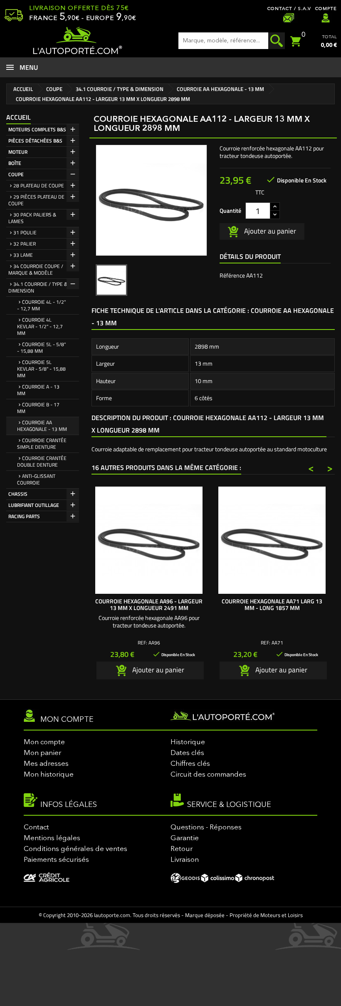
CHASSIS (17, 494)
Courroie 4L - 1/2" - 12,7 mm (41, 305)
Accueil (18, 117)
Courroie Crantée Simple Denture (42, 443)
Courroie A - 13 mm (38, 390)
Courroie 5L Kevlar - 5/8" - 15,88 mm (41, 368)
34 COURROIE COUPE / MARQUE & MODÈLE (35, 269)
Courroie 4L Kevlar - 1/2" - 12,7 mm (40, 326)
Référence (232, 275)
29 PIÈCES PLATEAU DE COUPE (36, 200)
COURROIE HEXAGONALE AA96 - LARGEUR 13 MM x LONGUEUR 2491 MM (149, 604)
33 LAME (23, 255)
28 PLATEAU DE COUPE (38, 185)
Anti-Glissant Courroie (36, 479)
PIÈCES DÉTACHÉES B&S (35, 141)
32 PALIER (24, 244)
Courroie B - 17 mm (38, 408)
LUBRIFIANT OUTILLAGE (33, 505)
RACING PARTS (24, 516)
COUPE (16, 174)
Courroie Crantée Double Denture (42, 461)
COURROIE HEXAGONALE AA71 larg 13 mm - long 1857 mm (272, 604)
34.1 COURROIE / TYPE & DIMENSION (37, 287)
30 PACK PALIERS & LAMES (32, 218)
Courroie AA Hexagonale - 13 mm (42, 425)
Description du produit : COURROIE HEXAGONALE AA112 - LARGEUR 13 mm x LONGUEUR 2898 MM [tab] (207, 424)
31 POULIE (25, 232)
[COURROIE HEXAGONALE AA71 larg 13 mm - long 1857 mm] (272, 540)
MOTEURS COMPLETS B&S (37, 129)
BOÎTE (14, 163)
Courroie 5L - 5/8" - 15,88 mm (41, 347)
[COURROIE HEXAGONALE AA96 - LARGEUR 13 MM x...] (149, 540)
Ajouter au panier (269, 230)
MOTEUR (17, 152)
